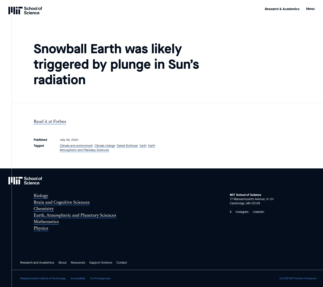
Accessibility (78, 278)
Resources (78, 263)
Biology (41, 196)
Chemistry (44, 209)
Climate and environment (76, 146)
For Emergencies (100, 278)
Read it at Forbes (50, 121)
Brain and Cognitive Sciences (62, 202)
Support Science (100, 263)
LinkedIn (258, 212)
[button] (310, 6)
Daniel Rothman (127, 146)
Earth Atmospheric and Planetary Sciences (107, 148)
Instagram (242, 212)
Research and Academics (37, 263)
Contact (121, 263)
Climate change (105, 146)
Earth (143, 146)
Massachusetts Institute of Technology (43, 278)
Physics (41, 228)
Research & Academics (282, 9)
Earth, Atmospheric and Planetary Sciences (75, 215)
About (62, 263)
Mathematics (46, 222)
